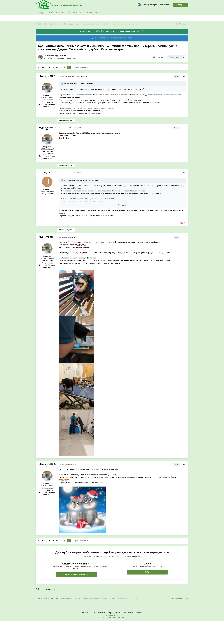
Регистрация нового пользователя (77, 575)
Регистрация (180, 5)
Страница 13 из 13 (80, 67)
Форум (41, 12)
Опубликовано (69, 76)
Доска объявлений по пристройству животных (112, 38)
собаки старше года (67, 58)
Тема (92, 613)
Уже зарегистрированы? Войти (156, 5)
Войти (147, 572)
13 (68, 67)
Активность (75, 12)
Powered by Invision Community (112, 617)
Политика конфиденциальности (111, 613)
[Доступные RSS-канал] (187, 599)
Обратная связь (135, 613)
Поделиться (159, 57)
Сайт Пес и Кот (57, 12)
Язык (84, 613)
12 (64, 67)
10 (57, 67)
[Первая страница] (38, 67)
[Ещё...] (184, 76)
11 (60, 67)
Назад (44, 67)
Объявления (92, 12)
